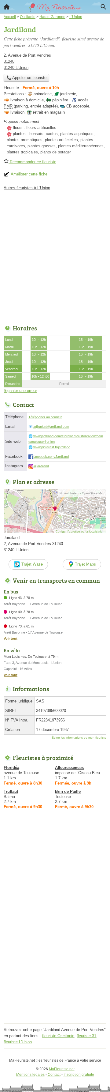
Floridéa (11, 767)
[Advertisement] (55, 256)
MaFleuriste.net (62, 1069)
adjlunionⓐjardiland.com (51, 426)
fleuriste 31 (86, 1036)
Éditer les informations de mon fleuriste (79, 737)
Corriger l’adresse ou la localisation (80, 531)
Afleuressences (69, 767)
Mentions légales (30, 1074)
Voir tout (10, 638)
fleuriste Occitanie (58, 1036)
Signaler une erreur (20, 390)
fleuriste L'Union (18, 1042)
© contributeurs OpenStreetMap (82, 493)
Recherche (103, 6)
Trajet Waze (32, 564)
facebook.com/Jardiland (51, 456)
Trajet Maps (85, 564)
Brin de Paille (68, 791)
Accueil (6, 6)
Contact (54, 1074)
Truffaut (11, 791)
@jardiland (41, 466)
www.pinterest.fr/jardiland (51, 447)
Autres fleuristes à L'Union (27, 188)
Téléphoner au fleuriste (45, 417)
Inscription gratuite (79, 1074)
